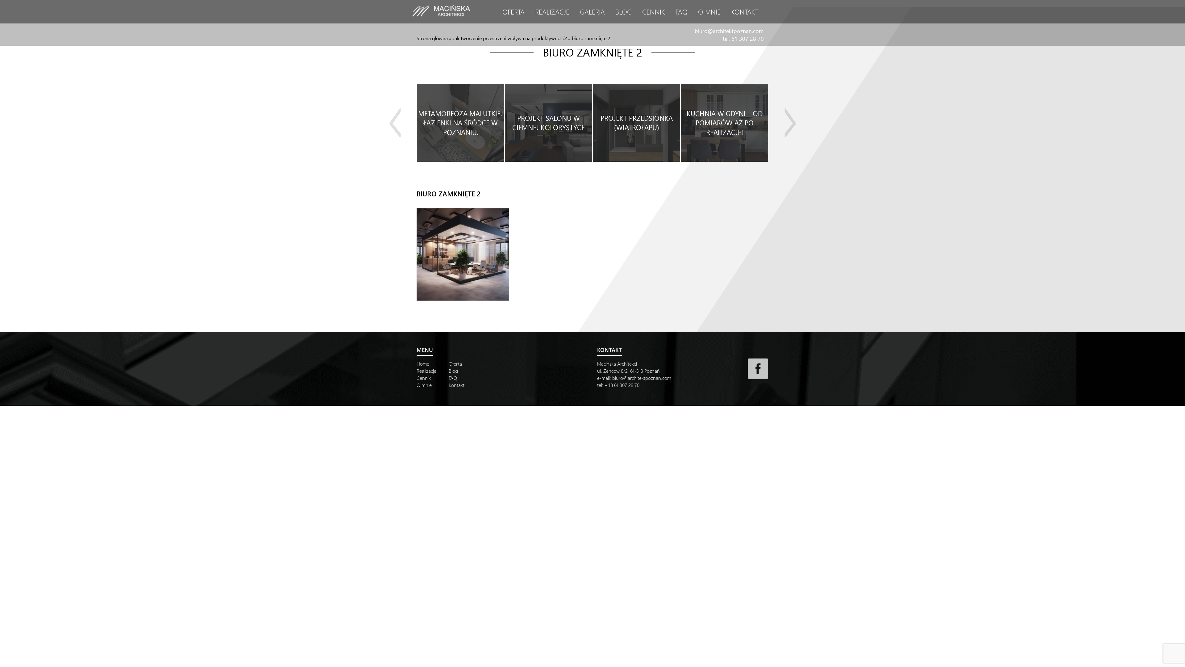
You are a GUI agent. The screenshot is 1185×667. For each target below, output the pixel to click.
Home (423, 363)
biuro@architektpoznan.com (729, 31)
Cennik (653, 11)
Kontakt (745, 11)
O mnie (709, 11)
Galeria (592, 11)
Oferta (513, 11)
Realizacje (552, 11)
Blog (623, 11)
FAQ (682, 11)
